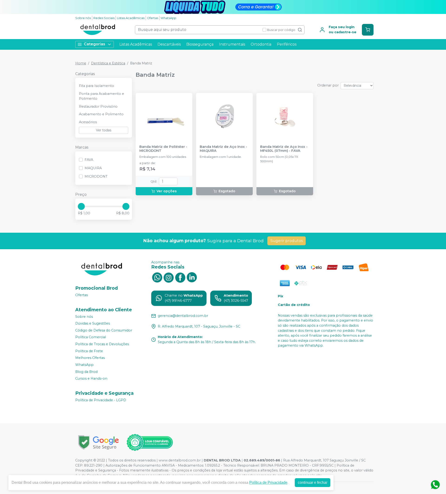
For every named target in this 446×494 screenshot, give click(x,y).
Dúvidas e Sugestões (92, 323)
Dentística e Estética (108, 63)
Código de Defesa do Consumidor (103, 330)
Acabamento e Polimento (101, 114)
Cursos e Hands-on (91, 378)
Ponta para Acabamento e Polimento (101, 96)
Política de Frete (89, 351)
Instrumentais (232, 44)
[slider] (81, 206)
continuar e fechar (312, 482)
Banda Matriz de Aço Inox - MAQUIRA (223, 149)
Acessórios (88, 122)
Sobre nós (83, 18)
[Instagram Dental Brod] (168, 277)
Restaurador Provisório (98, 106)
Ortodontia (261, 44)
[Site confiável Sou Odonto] (149, 442)
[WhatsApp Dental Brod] (157, 277)
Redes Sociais (104, 18)
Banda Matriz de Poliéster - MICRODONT (163, 149)
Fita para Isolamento (96, 86)
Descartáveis (169, 44)
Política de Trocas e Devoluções (102, 344)
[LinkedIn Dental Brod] (192, 277)
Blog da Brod (86, 372)
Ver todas (103, 130)
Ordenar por (328, 85)
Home (80, 63)
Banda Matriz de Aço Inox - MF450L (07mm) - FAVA (284, 149)
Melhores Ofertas (90, 358)
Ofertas (152, 18)
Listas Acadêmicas (130, 18)
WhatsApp (168, 18)
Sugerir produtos (286, 241)
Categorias (94, 44)
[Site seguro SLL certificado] (98, 442)
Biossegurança (199, 44)
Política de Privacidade (268, 482)
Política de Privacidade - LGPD (100, 400)
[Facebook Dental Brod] (180, 277)
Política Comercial (90, 337)
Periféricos (286, 44)
